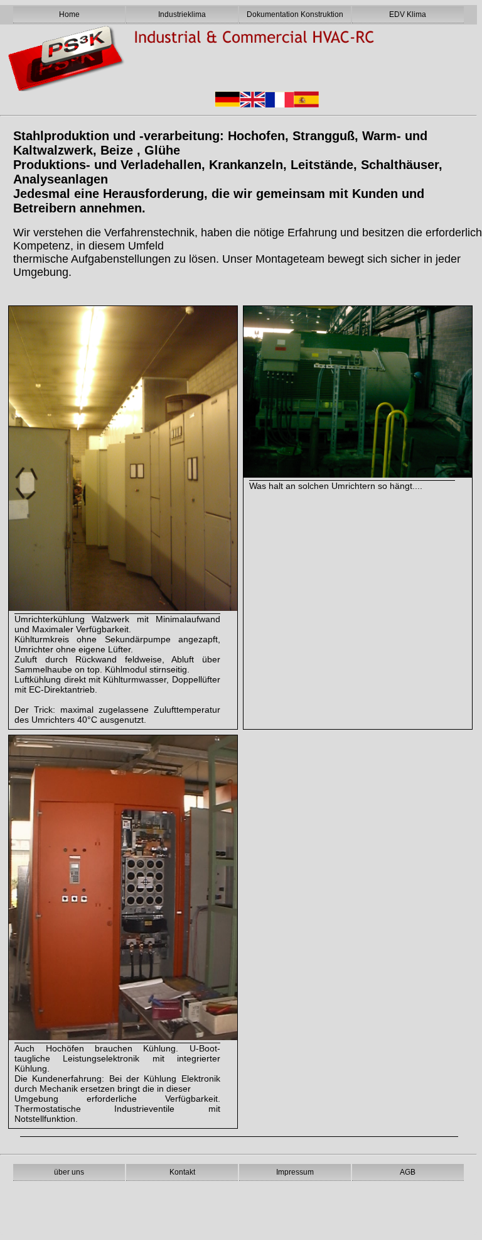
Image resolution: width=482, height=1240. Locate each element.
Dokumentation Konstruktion (295, 14)
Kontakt (182, 1172)
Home (69, 14)
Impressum (295, 1172)
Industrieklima (182, 14)
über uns (69, 1172)
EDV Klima (407, 14)
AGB (407, 1172)
